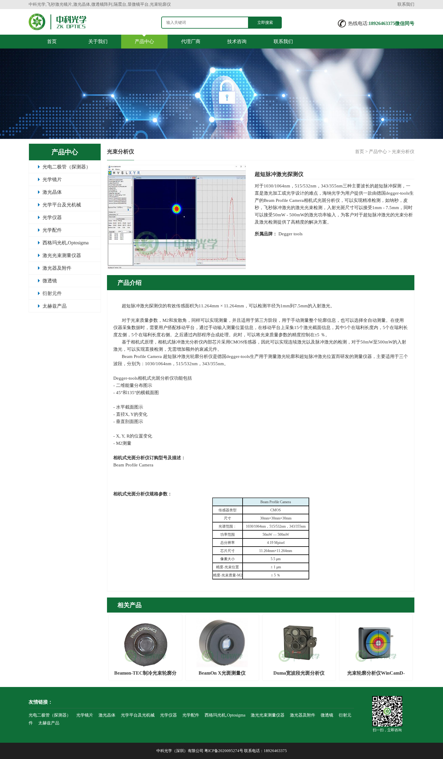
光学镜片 (52, 179)
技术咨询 (237, 41)
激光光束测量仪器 (61, 255)
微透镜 (49, 280)
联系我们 (405, 4)
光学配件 (52, 230)
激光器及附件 (56, 268)
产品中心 (144, 41)
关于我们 (98, 41)
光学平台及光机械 (61, 204)
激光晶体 (52, 192)
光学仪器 (52, 217)
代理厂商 (190, 41)
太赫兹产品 (54, 306)
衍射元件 (52, 293)
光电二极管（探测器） (66, 166)
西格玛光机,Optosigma (65, 242)
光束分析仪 (403, 151)
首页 (52, 41)
